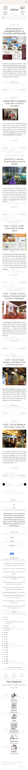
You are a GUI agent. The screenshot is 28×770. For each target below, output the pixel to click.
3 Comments (22, 413)
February (7, 630)
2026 (5, 617)
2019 (5, 645)
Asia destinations (14, 97)
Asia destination (14, 24)
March (6, 628)
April (6, 625)
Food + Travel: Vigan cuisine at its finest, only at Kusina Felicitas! (14, 362)
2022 (5, 639)
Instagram (14, 676)
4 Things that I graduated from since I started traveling (14, 103)
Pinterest (22, 676)
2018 (5, 647)
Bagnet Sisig (14, 420)
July (6, 619)
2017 (5, 650)
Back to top (22, 766)
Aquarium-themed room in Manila (14, 155)
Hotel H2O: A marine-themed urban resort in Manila (14, 161)
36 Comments (22, 89)
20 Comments (22, 214)
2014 (5, 656)
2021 (5, 641)
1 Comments (22, 475)
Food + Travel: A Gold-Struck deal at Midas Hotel (14, 228)
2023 (5, 636)
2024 (5, 634)
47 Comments (22, 282)
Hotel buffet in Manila (14, 222)
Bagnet (14, 356)
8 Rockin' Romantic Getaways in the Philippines (14, 592)
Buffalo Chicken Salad (14, 289)
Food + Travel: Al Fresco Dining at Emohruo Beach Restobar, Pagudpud (14, 296)
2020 (5, 643)
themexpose (11, 764)
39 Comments (22, 147)
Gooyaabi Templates (15, 762)
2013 (5, 659)
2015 (5, 654)
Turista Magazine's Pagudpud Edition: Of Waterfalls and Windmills (14, 31)
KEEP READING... (14, 82)
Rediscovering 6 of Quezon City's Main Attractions (14, 568)
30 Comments (22, 348)
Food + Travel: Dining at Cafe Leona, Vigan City (14, 425)
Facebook (6, 676)
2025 (5, 632)
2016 (5, 652)
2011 (5, 663)
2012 (5, 661)
